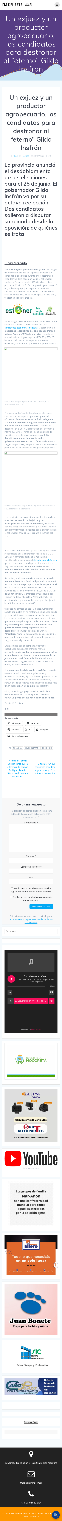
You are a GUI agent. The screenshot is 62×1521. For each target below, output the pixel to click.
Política (25, 155)
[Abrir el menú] (7, 714)
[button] (51, 1001)
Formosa (17, 748)
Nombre (31, 855)
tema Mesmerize (31, 1516)
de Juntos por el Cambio (45, 560)
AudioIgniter (36, 1029)
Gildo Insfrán (32, 748)
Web (31, 877)
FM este (17, 4)
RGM (15, 155)
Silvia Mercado (16, 263)
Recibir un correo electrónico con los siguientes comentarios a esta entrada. (31, 890)
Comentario (31, 822)
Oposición (47, 748)
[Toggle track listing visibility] (51, 992)
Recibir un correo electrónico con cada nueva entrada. (32, 898)
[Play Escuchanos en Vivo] (11, 979)
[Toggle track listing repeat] (10, 992)
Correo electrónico (31, 866)
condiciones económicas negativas (22, 327)
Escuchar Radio (31, 1422)
